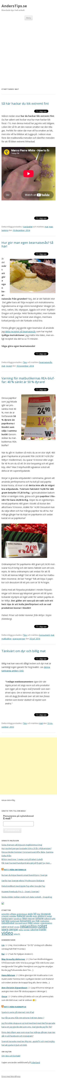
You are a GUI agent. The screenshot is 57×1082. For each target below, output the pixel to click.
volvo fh (17, 934)
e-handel (5, 916)
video (7, 933)
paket (4, 926)
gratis (35, 916)
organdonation (46, 923)
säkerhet (34, 929)
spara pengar (18, 638)
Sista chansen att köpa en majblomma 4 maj (22, 844)
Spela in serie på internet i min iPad (18, 1012)
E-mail (7, 818)
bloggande (46, 913)
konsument (44, 635)
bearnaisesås (45, 362)
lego (33, 921)
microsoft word (21, 923)
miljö (30, 922)
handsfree (17, 919)
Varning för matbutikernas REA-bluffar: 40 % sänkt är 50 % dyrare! (28, 380)
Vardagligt (27, 226)
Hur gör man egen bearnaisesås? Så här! (27, 244)
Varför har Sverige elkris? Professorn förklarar (23, 880)
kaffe (53, 919)
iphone (39, 918)
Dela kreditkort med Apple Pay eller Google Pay (23, 886)
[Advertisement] (28, 50)
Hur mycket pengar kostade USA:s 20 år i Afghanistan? (26, 848)
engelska (12, 916)
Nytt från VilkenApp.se (15, 1007)
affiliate (13, 914)
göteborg (42, 916)
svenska (27, 930)
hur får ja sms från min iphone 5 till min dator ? (23, 1017)
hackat (49, 916)
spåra (21, 930)
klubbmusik (14, 921)
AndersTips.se (14, 6)
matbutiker (7, 638)
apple (30, 913)
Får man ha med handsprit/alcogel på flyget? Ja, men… (26, 863)
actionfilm (6, 914)
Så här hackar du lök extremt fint (25, 103)
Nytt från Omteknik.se (15, 869)
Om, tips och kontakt (11, 1055)
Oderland (35, 1062)
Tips (25, 362)
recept (9, 366)
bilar (38, 914)
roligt (42, 926)
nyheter (36, 923)
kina (7, 920)
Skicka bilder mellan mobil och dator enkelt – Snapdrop (27, 897)
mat (46, 226)
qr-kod (10, 926)
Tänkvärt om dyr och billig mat (24, 651)
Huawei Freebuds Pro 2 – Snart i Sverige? (20, 891)
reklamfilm (28, 926)
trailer (42, 929)
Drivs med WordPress (11, 1076)
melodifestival (8, 923)
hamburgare (7, 918)
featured (21, 915)
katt (3, 920)
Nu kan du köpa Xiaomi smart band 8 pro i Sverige (24, 875)
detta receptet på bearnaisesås (20, 331)
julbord (47, 918)
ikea (24, 918)
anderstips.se (22, 914)
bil (34, 913)
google (29, 916)
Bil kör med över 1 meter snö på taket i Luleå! (22, 859)
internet (31, 918)
